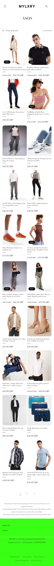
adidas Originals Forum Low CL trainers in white (39, 160)
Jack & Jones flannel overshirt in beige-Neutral (14, 340)
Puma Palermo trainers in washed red (12, 249)
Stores (5, 530)
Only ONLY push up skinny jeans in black (37, 204)
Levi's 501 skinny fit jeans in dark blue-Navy (13, 113)
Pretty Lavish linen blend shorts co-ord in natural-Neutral (15, 68)
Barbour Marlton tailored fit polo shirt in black (38, 68)
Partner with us (36, 560)
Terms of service (39, 557)
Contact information (22, 560)
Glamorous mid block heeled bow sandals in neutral (38, 340)
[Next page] (34, 493)
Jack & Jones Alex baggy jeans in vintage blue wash (14, 204)
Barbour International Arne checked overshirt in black (13, 474)
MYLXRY (17, 557)
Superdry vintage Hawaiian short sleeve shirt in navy (13, 384)
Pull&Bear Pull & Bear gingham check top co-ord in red (38, 114)
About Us (6, 525)
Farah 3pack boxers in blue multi (37, 429)
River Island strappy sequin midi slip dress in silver (13, 295)
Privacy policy (27, 557)
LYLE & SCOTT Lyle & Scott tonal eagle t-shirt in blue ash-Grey (38, 475)
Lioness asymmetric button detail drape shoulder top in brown (37, 250)
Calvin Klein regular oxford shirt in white (37, 384)
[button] (5, 6)
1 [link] (20, 493)
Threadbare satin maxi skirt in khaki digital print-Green (38, 295)
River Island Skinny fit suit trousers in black (13, 429)
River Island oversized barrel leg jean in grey (14, 160)
